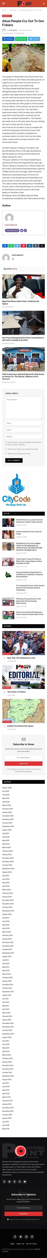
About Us (20, 1244)
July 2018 (5, 1122)
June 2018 (5, 1125)
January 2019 (6, 1104)
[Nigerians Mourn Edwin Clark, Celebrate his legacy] (23, 286)
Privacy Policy (19, 771)
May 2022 (5, 967)
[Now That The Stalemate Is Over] (23, 643)
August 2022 (6, 956)
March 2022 (6, 974)
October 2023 (7, 907)
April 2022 (6, 970)
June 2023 (6, 921)
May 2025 (5, 840)
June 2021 (5, 1002)
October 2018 (7, 1115)
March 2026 (6, 805)
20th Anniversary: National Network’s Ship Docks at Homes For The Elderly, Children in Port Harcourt (23, 376)
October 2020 (7, 1030)
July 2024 (5, 876)
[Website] (25, 230)
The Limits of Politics (16, 692)
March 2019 (6, 1097)
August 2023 (7, 914)
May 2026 (5, 798)
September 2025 (8, 826)
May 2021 (5, 1006)
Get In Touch (31, 1244)
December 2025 (8, 816)
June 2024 (6, 879)
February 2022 (7, 977)
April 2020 (6, 1051)
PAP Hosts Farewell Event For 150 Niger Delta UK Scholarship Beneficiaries (28, 601)
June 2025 (6, 837)
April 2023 (6, 928)
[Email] (21, 230)
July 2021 (5, 999)
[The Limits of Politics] (23, 677)
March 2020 (6, 1055)
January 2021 (6, 1020)
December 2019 (7, 1065)
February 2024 (7, 893)
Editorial (6, 653)
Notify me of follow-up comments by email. (23, 449)
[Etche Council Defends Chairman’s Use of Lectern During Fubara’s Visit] (8, 615)
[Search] (44, 3)
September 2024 (8, 869)
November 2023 (8, 904)
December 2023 (8, 900)
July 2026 (5, 791)
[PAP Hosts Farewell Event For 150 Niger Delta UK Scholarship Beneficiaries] (8, 602)
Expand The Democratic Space (20, 726)
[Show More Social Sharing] (43, 39)
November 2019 (7, 1069)
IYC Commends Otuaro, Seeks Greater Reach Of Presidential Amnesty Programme (30, 588)
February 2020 (7, 1058)
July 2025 (5, 833)
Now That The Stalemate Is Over (21, 658)
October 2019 (7, 1072)
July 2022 (5, 960)
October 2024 (7, 865)
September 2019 (8, 1076)
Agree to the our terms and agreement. (24, 1219)
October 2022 (7, 949)
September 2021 (8, 992)
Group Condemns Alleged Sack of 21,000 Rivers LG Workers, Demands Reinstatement (29, 574)
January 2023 (7, 939)
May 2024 (5, 883)
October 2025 (7, 823)
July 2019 (5, 1083)
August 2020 (7, 1037)
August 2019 (6, 1079)
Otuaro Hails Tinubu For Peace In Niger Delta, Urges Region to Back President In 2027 (29, 561)
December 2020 (8, 1023)
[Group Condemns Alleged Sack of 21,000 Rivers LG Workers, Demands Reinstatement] (8, 575)
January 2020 (7, 1062)
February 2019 (7, 1101)
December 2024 (8, 858)
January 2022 (7, 981)
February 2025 (7, 851)
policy (30, 1219)
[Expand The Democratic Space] (23, 711)
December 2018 (7, 1108)
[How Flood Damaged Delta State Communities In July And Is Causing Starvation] (23, 323)
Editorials (7, 721)
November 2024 (8, 861)
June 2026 (6, 795)
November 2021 (7, 985)
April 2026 (6, 802)
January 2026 (7, 812)
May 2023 (5, 925)
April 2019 (5, 1094)
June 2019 (5, 1086)
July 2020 (5, 1041)
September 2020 (8, 1034)
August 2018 (6, 1118)
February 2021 (7, 1016)
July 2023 (5, 918)
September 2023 (8, 911)
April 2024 (6, 886)
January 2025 (7, 854)
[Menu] (3, 3)
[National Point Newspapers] (24, 3)
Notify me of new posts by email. (19, 454)
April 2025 (6, 844)
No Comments (8, 33)
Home (12, 1244)
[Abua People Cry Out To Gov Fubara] (23, 58)
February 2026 (7, 809)
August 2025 (7, 830)
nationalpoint (13, 30)
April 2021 (5, 1009)
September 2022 (8, 953)
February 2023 (7, 935)
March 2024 (6, 890)
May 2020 (5, 1048)
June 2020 (6, 1044)
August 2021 (6, 995)
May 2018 (5, 1129)
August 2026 (7, 788)
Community (7, 16)
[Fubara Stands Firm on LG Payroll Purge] (8, 534)
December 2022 (7, 942)
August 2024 (7, 872)
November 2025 (8, 819)
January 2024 (7, 897)
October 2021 (7, 988)
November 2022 (7, 946)
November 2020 (8, 1027)
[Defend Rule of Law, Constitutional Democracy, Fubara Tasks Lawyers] (8, 522)
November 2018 (7, 1111)
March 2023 (6, 932)
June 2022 (5, 963)
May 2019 (5, 1090)
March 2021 (6, 1013)
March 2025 (6, 847)
